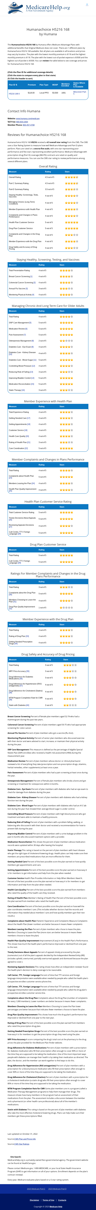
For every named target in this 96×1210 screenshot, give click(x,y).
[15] (32, 384)
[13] (31, 372)
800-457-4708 (29, 125)
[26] (10, 520)
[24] (33, 483)
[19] (25, 430)
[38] (10, 693)
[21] (28, 442)
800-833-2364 (22, 122)
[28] (19, 534)
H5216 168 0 (14, 94)
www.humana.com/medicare (28, 119)
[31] (14, 602)
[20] (27, 436)
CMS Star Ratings (21, 1144)
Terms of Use (48, 1200)
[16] (23, 390)
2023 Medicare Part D (57, 1189)
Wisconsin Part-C (79, 93)
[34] (15, 644)
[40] (27, 705)
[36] (20, 679)
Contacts (62, 1200)
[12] (33, 366)
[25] (10, 491)
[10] (10, 354)
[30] (10, 595)
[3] (27, 289)
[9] (32, 347)
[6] (26, 329)
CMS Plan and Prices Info (25, 1139)
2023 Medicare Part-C (36, 1189)
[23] (10, 478)
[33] (27, 636)
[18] (28, 424)
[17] (28, 418)
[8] (33, 341)
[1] (31, 276)
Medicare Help (56, 1207)
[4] (33, 295)
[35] (27, 671)
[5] (30, 323)
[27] (10, 527)
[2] (34, 283)
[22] (26, 448)
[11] (34, 360)
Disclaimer (34, 1200)
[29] (19, 563)
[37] (21, 686)
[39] (10, 700)
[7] (25, 335)
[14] (32, 378)
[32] (10, 609)
